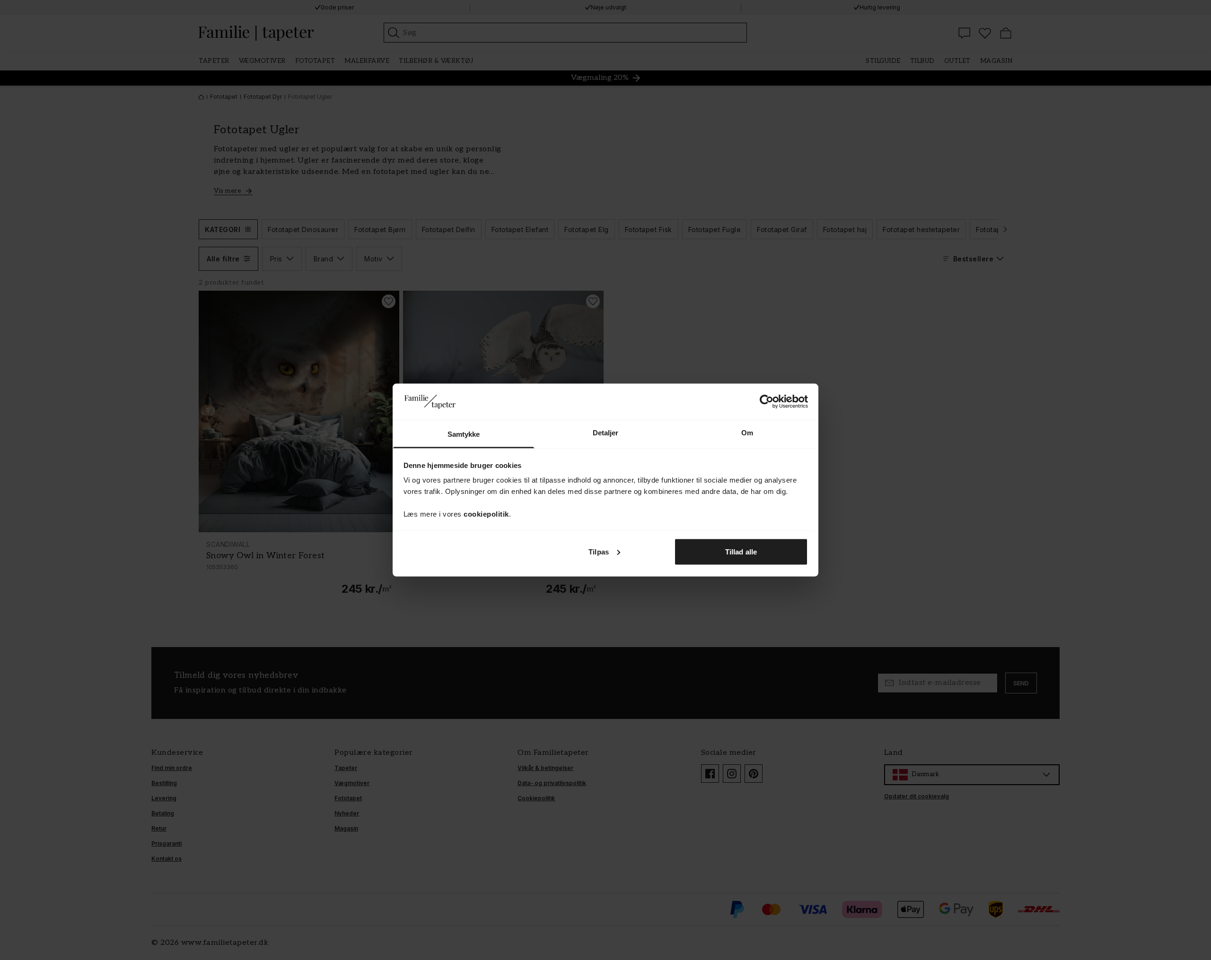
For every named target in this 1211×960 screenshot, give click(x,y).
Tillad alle (741, 551)
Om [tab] (747, 433)
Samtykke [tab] (464, 434)
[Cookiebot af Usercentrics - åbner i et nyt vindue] (766, 401)
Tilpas (598, 551)
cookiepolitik (486, 514)
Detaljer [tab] (606, 433)
